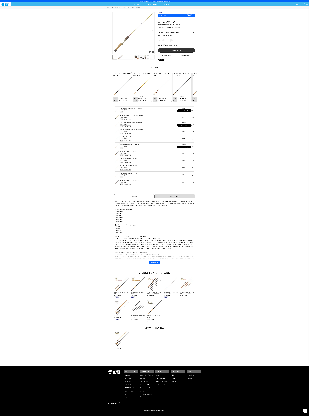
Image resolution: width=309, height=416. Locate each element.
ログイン (190, 378)
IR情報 (173, 378)
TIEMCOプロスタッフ (161, 381)
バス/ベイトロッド (136, 7)
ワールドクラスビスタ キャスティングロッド (138, 316)
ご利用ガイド (143, 378)
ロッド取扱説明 (128, 378)
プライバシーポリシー (145, 391)
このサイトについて (145, 388)
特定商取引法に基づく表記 (146, 395)
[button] (114, 31)
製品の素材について (130, 388)
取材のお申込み (192, 375)
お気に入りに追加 (186, 56)
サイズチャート (144, 381)
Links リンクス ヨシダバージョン (121, 292)
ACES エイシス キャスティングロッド (154, 316)
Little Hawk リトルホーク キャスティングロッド (171, 292)
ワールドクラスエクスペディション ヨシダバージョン (187, 292)
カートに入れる (176, 50)
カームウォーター (118, 316)
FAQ (126, 397)
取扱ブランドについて (130, 391)
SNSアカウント (159, 375)
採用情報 (174, 381)
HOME (108, 7)
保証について (128, 375)
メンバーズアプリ (144, 384)
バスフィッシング (126, 7)
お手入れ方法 (128, 381)
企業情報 (174, 375)
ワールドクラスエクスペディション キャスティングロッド (154, 292)
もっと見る (154, 262)
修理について (128, 384)
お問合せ (127, 394)
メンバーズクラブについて (146, 375)
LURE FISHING (152, 4)
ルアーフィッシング (116, 7)
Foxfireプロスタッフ (161, 384)
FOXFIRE (167, 4)
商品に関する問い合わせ (167, 56)
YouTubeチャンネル (161, 378)
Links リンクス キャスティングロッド (138, 292)
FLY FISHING (137, 4)
